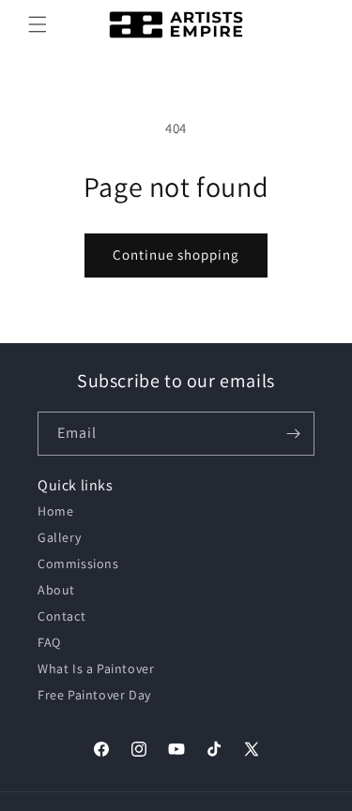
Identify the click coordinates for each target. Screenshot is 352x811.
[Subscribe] (293, 434)
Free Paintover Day (94, 694)
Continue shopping (176, 254)
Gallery (59, 537)
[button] (37, 24)
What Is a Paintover (96, 668)
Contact (61, 616)
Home (55, 511)
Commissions (78, 563)
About (56, 589)
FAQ (49, 642)
